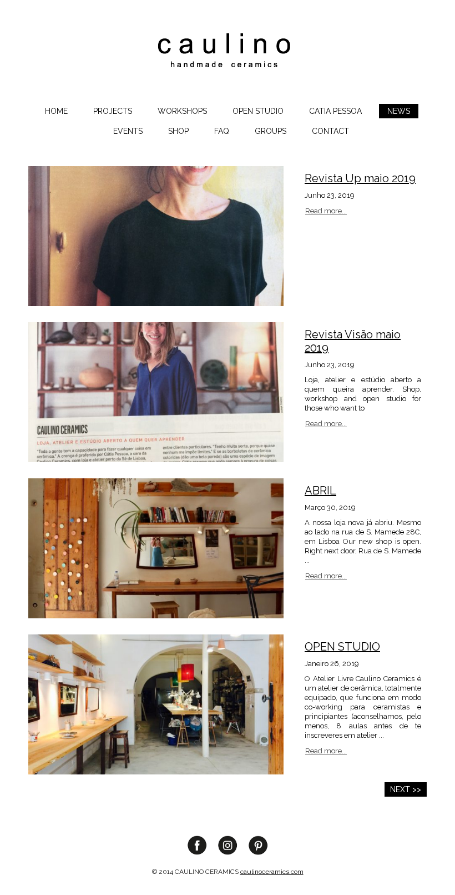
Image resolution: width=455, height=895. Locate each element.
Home (56, 111)
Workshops (182, 111)
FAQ (221, 131)
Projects (112, 111)
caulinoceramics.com (272, 872)
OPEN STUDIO (258, 111)
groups (270, 131)
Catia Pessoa (335, 111)
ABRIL (320, 490)
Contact (330, 131)
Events (128, 131)
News (398, 111)
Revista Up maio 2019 (360, 178)
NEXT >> (405, 789)
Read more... (326, 211)
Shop (178, 131)
